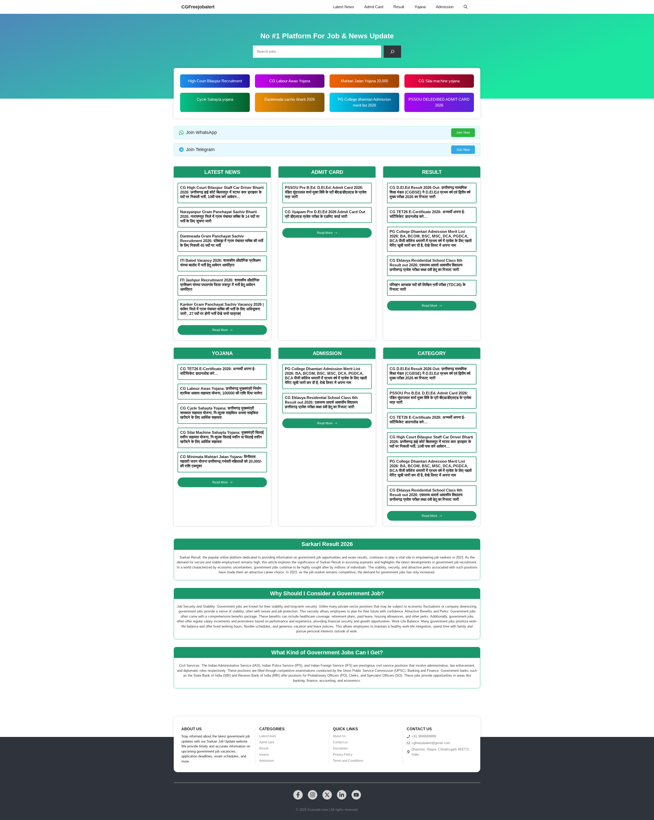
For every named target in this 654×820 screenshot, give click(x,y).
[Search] (392, 51)
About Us (339, 736)
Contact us (340, 742)
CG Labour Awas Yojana (289, 81)
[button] (466, 7)
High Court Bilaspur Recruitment (215, 81)
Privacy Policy (342, 754)
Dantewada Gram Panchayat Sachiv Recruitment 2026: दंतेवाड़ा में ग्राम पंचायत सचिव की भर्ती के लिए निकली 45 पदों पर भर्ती (221, 240)
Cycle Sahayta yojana (215, 99)
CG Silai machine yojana (439, 81)
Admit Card (373, 7)
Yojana (420, 7)
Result (398, 7)
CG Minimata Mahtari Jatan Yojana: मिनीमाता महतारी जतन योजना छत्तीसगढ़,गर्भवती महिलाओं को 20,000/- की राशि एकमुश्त (221, 461)
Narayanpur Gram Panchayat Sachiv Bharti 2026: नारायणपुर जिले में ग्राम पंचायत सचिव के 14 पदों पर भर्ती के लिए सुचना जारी (220, 216)
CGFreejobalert (198, 6)
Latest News (343, 7)
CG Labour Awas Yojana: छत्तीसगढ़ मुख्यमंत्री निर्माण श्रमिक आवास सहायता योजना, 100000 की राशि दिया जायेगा (221, 390)
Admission (444, 7)
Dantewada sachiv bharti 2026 (289, 99)
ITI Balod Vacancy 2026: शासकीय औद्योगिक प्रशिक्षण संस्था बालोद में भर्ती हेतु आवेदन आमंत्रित (220, 262)
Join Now (463, 132)
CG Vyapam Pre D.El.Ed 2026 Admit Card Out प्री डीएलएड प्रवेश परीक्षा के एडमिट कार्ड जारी (325, 214)
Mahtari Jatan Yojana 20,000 (364, 81)
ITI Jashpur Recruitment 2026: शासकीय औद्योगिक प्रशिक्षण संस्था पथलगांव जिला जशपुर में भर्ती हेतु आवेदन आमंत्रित (219, 284)
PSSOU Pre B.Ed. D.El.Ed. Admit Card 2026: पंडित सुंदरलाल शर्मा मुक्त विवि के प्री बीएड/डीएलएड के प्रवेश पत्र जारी (326, 192)
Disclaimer (340, 748)
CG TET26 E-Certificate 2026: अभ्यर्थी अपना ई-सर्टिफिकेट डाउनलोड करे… (427, 214)
